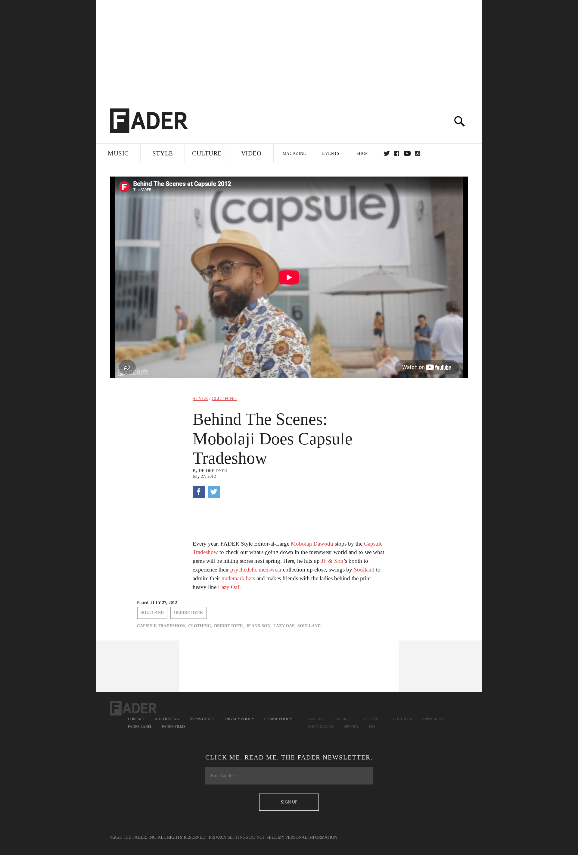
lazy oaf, (284, 626)
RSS (372, 727)
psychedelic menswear (256, 569)
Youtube (372, 719)
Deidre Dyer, (229, 626)
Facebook (343, 719)
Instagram (401, 719)
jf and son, (259, 626)
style (200, 398)
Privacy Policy (239, 719)
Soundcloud (321, 727)
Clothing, (200, 626)
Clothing (224, 398)
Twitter (387, 153)
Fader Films (173, 727)
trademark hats (238, 578)
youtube (407, 153)
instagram (417, 153)
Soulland (364, 569)
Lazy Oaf (228, 587)
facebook (396, 153)
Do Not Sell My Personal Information (293, 837)
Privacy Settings (228, 837)
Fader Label (140, 727)
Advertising (167, 719)
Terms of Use (202, 719)
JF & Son (332, 561)
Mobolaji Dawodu (312, 543)
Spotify (351, 727)
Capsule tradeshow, (161, 626)
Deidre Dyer (213, 470)
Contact (136, 719)
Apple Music (434, 719)
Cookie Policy (278, 719)
